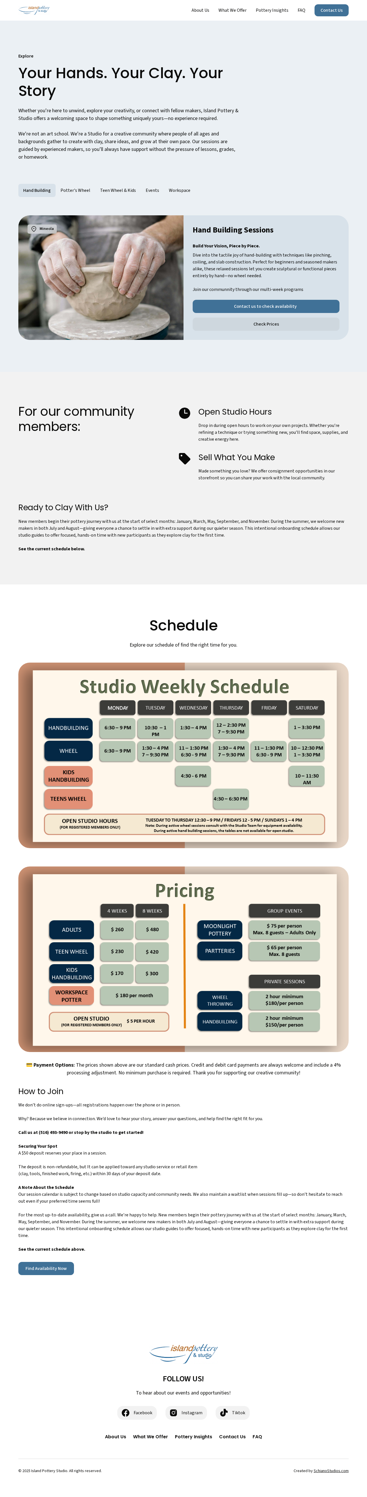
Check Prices (266, 324)
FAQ (301, 10)
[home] (34, 10)
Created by (321, 1471)
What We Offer (232, 10)
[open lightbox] (183, 755)
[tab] (37, 190)
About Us (200, 10)
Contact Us (332, 10)
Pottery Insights (272, 10)
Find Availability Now (46, 1268)
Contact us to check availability (266, 306)
